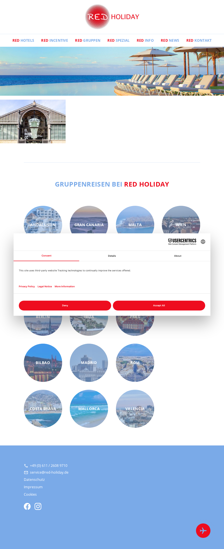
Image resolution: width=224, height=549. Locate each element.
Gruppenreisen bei (112, 184)
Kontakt (199, 40)
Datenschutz (34, 479)
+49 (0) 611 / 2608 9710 (48, 465)
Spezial (118, 40)
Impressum (33, 487)
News (170, 40)
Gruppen (87, 40)
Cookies (30, 494)
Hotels (23, 40)
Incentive (54, 40)
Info (145, 40)
